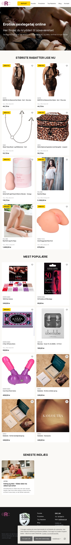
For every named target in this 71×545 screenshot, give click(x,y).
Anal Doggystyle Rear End (45, 241)
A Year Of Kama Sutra (9, 344)
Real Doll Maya (41, 194)
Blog (60, 3)
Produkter (41, 3)
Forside (33, 3)
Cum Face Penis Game (9, 391)
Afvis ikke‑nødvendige (42, 538)
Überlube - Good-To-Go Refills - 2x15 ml (49, 344)
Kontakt (66, 3)
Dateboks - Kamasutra (44, 436)
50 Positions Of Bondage (44, 299)
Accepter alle (26, 538)
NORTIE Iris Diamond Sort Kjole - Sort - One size (17, 100)
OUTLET (24, 3)
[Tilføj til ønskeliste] (32, 65)
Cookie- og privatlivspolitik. (50, 533)
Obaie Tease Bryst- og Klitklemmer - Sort (15, 147)
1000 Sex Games (8, 299)
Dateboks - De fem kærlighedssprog (13, 436)
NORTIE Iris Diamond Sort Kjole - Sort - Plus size (51, 100)
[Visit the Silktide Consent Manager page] (65, 539)
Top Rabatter (51, 3)
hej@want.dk (62, 519)
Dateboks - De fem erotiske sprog (47, 391)
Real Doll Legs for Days (9, 241)
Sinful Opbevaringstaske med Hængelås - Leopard (52, 147)
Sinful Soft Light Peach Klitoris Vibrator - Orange (17, 194)
